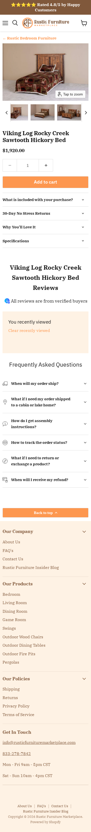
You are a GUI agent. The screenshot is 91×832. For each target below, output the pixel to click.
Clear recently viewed (29, 330)
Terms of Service (18, 714)
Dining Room (15, 611)
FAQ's (8, 550)
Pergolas (11, 662)
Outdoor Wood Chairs (23, 636)
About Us (11, 541)
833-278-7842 (17, 753)
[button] (16, 112)
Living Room (15, 602)
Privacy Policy (16, 705)
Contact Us (13, 558)
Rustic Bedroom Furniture (31, 38)
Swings (9, 628)
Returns (10, 697)
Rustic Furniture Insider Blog (31, 567)
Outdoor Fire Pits (19, 653)
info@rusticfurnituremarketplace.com (39, 742)
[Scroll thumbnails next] (86, 112)
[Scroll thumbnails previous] (7, 112)
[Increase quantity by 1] (46, 165)
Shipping (11, 688)
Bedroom (11, 594)
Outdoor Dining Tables (24, 645)
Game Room (14, 619)
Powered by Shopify (45, 822)
